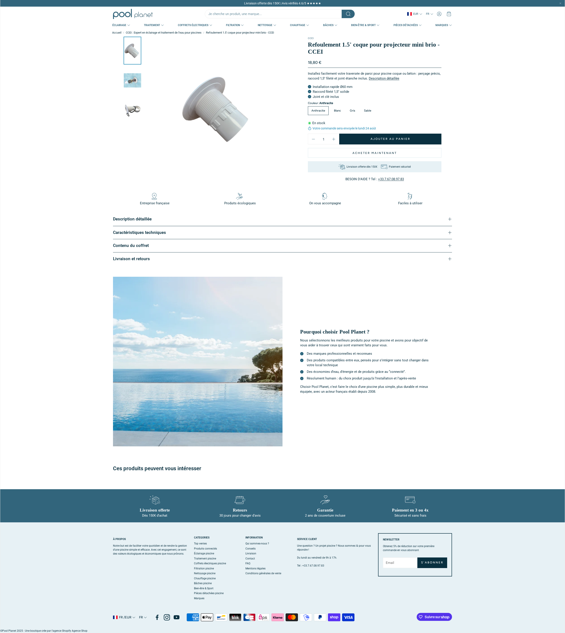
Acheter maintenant (374, 153)
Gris (352, 110)
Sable (367, 110)
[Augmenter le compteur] (334, 139)
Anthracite (318, 110)
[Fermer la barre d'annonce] (560, 3)
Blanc (337, 110)
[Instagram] (167, 617)
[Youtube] (176, 617)
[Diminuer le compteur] (313, 139)
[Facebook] (157, 617)
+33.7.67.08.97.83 (391, 179)
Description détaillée (384, 78)
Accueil (116, 32)
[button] (280, 14)
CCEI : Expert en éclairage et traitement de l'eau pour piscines (164, 32)
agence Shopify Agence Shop (70, 630)
